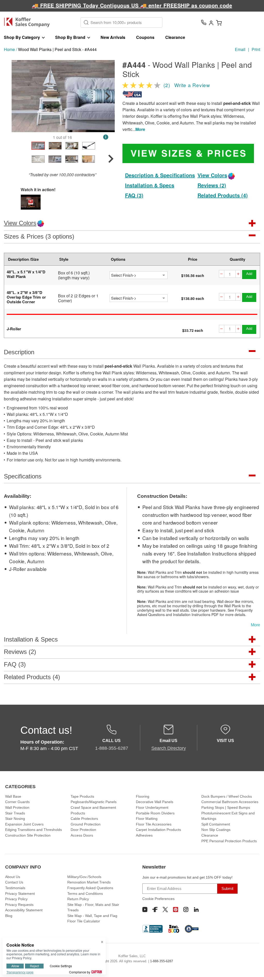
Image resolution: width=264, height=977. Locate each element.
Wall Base (13, 796)
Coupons (145, 37)
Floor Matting (147, 818)
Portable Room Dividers (155, 813)
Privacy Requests (19, 905)
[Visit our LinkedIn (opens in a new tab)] (196, 909)
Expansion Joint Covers (24, 824)
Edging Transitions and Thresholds (33, 830)
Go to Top (254, 967)
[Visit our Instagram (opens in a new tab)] (185, 909)
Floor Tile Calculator (83, 921)
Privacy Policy (16, 899)
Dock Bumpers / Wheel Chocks (226, 796)
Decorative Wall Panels (154, 802)
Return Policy (78, 899)
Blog (8, 916)
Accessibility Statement (24, 910)
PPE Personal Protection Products (229, 841)
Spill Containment (215, 824)
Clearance (175, 37)
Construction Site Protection (28, 835)
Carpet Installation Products (158, 830)
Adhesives (144, 835)
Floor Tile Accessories (153, 824)
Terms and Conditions (85, 893)
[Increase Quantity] (238, 274)
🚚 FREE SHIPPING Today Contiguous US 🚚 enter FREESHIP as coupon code (132, 5)
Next (107, 96)
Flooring (142, 796)
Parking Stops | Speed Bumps (225, 807)
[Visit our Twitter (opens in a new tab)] (165, 909)
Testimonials (15, 888)
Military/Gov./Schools (84, 877)
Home (9, 49)
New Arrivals (113, 37)
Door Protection (83, 830)
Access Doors (82, 835)
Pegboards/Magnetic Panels (94, 802)
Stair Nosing (15, 818)
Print (256, 49)
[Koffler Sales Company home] (29, 22)
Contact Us (14, 882)
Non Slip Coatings (215, 830)
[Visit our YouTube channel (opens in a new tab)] (144, 909)
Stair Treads (15, 813)
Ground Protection (86, 824)
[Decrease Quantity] (221, 274)
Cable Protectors (84, 818)
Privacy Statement (20, 893)
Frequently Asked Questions (90, 888)
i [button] (105, 136)
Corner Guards (17, 802)
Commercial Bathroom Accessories (229, 802)
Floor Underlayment (152, 807)
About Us (12, 877)
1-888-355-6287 (161, 961)
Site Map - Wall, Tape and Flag (92, 916)
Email (240, 49)
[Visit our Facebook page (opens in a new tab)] (155, 909)
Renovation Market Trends (89, 882)
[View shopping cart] (219, 22)
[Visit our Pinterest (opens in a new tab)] (175, 909)
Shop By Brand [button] (70, 37)
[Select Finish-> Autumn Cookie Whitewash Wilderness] (139, 275)
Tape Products (82, 796)
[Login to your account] (211, 22)
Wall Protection (17, 807)
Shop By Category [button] (22, 37)
